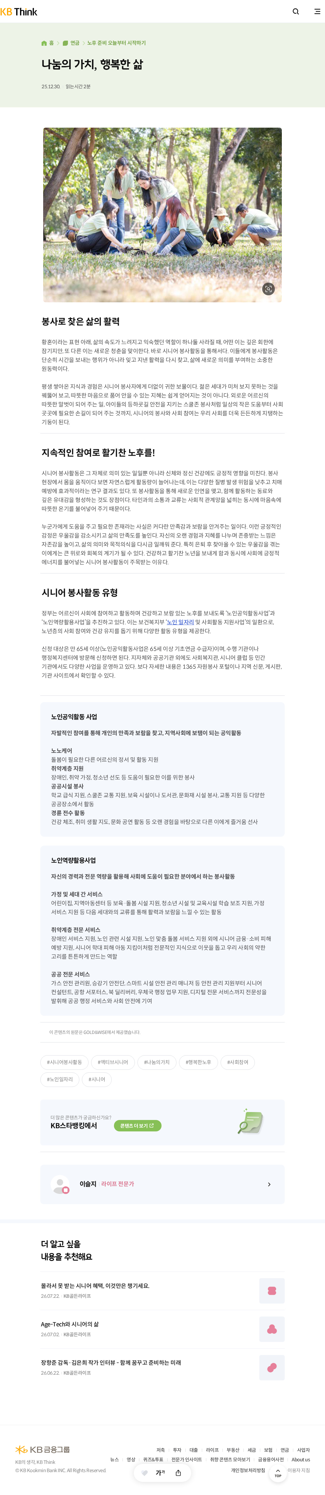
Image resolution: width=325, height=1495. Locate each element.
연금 (75, 43)
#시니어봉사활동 (64, 1062)
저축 (160, 1450)
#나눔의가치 (157, 1062)
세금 (252, 1450)
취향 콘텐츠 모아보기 (230, 1460)
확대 (268, 289)
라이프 (212, 1450)
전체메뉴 (317, 11)
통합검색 (295, 11)
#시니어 (97, 1079)
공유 (178, 1473)
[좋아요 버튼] (145, 1473)
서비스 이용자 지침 (292, 1470)
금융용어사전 (271, 1460)
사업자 (303, 1450)
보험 (268, 1450)
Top (278, 1473)
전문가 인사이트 (186, 1460)
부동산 (233, 1450)
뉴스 (114, 1460)
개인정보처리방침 (248, 1470)
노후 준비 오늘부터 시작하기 (116, 43)
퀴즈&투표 (153, 1460)
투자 (177, 1450)
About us (301, 1460)
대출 (193, 1450)
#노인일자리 (60, 1079)
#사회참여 (238, 1062)
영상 (131, 1460)
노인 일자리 (180, 622)
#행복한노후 (198, 1062)
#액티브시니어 (113, 1062)
